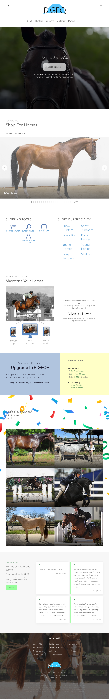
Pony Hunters (86, 237)
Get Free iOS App (78, 374)
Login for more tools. (28, 241)
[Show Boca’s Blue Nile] (70, 202)
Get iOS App (44, 231)
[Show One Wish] (39, 202)
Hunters (39, 20)
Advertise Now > (79, 313)
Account (63, 672)
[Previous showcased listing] (4, 168)
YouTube (73, 647)
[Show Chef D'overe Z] (53, 202)
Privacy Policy (59, 677)
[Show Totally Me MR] (58, 202)
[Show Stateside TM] (45, 202)
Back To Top (46, 672)
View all (11, 587)
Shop (53, 672)
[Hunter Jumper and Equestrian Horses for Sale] (55, 17)
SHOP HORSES (54, 67)
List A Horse (53, 651)
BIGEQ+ (77, 377)
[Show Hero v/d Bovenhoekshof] (37, 202)
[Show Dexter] (68, 202)
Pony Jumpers (68, 256)
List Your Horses (76, 387)
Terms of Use (50, 677)
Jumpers (49, 20)
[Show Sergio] (41, 202)
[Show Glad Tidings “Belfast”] (47, 202)
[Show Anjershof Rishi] (43, 202)
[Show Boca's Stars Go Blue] (64, 202)
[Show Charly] (33, 202)
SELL (79, 20)
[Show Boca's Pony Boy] (62, 202)
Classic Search (28, 231)
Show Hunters (67, 228)
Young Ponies (85, 246)
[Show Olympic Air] (56, 202)
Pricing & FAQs (76, 385)
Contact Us (36, 651)
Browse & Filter (13, 231)
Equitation (61, 20)
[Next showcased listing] (104, 168)
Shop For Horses (55, 654)
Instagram (73, 644)
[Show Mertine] (31, 202)
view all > (10, 418)
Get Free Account (77, 371)
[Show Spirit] (66, 202)
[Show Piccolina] (60, 202)
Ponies (71, 20)
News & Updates (38, 647)
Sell (58, 672)
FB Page (73, 651)
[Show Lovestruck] (35, 202)
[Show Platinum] (51, 202)
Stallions (86, 254)
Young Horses (67, 246)
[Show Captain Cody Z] (49, 202)
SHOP (30, 20)
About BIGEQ (37, 644)
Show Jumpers (87, 228)
